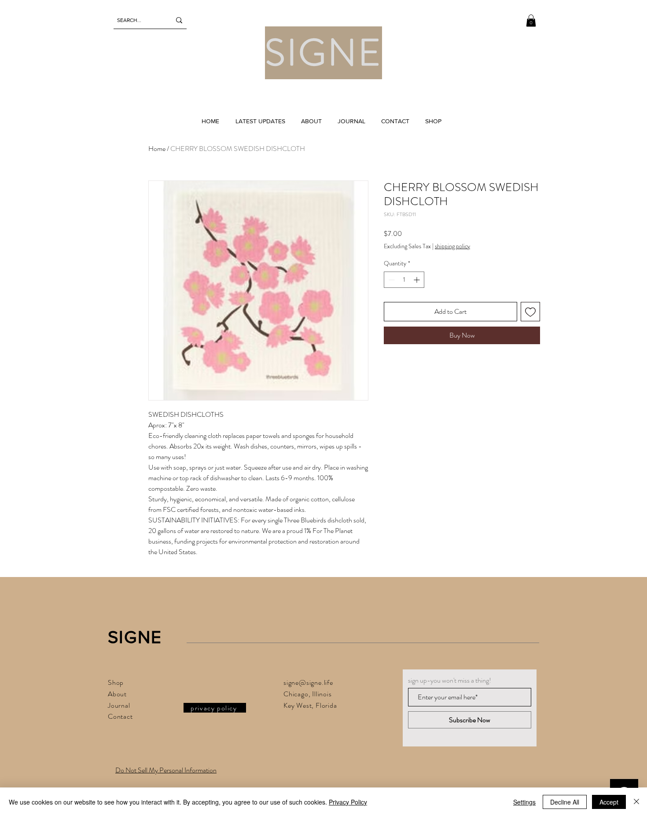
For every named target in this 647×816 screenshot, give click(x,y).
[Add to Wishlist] (530, 311)
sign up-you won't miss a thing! (449, 680)
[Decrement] (390, 279)
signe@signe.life (308, 682)
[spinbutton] (404, 279)
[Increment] (417, 279)
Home (156, 148)
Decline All (564, 802)
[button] (531, 20)
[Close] (636, 802)
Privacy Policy (348, 802)
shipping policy (452, 246)
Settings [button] (524, 802)
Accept (608, 802)
